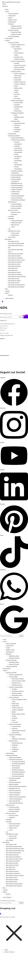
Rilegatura (11, 24)
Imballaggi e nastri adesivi (19, 738)
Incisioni (10, 17)
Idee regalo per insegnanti (15, 262)
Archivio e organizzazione (18, 61)
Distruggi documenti (19, 123)
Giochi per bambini (16, 208)
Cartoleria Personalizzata (18, 139)
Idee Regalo (8, 239)
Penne (16, 96)
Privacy (2, 365)
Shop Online (3, 344)
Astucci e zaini (15, 233)
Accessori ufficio (18, 102)
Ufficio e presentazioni (17, 100)
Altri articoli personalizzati (18, 200)
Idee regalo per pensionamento (16, 284)
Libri (9, 228)
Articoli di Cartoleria (13, 42)
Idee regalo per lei (13, 268)
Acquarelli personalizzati (18, 763)
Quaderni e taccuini (19, 59)
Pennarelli (16, 94)
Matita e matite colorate (18, 714)
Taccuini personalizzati (18, 776)
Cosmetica (11, 216)
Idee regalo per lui (12, 270)
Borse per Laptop (15, 212)
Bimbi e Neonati (12, 202)
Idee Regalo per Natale (14, 280)
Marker (16, 86)
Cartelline (16, 63)
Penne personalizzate (17, 185)
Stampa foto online (16, 34)
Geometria (17, 104)
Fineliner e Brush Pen (19, 82)
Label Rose (14, 214)
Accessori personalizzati (18, 761)
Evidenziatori (17, 79)
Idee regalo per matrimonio (15, 274)
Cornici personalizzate (17, 175)
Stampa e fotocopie (13, 30)
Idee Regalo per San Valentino (16, 286)
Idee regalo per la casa (14, 264)
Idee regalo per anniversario (15, 253)
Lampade (16, 127)
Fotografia (11, 218)
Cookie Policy (3, 361)
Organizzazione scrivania (18, 730)
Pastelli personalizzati (18, 769)
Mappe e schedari (19, 67)
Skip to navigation (7, 2)
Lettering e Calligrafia (20, 84)
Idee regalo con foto (13, 241)
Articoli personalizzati (14, 135)
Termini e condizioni (5, 367)
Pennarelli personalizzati (18, 772)
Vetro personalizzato (16, 197)
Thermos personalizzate (17, 195)
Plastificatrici (17, 129)
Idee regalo (3, 348)
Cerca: (1, 317)
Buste (15, 115)
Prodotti (7, 40)
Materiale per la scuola (14, 231)
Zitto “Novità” (12, 237)
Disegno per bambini (16, 206)
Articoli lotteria (12, 133)
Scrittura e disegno (16, 71)
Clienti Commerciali (13, 13)
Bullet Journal (17, 77)
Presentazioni (18, 110)
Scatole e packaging (16, 189)
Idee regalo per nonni (13, 278)
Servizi (7, 11)
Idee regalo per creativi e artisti (16, 260)
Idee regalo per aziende (14, 255)
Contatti (7, 291)
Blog (6, 289)
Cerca (21, 317)
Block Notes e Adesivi (18, 678)
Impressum (3, 363)
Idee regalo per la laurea (14, 266)
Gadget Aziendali (15, 177)
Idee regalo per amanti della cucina (15, 850)
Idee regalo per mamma (14, 272)
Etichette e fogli (18, 57)
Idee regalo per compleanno (15, 257)
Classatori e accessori (20, 65)
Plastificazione (12, 21)
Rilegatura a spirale (16, 26)
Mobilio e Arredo (12, 19)
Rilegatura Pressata (16, 28)
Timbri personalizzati (13, 36)
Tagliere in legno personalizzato (17, 796)
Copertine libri (12, 15)
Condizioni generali (5, 358)
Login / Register (9, 298)
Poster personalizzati (17, 187)
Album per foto (15, 224)
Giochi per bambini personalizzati (17, 786)
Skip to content (16, 2)
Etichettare (17, 125)
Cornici (13, 226)
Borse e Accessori (13, 210)
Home (6, 9)
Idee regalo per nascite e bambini (17, 276)
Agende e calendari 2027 (18, 44)
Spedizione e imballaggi (17, 113)
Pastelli (16, 92)
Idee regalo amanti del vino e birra (15, 848)
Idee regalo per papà (13, 282)
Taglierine (16, 131)
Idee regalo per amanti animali (16, 243)
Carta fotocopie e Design (18, 680)
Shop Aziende (9, 38)
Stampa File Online (16, 32)
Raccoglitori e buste (19, 69)
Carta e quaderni (15, 46)
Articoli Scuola (15, 235)
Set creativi (17, 98)
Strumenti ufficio (15, 121)
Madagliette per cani (16, 183)
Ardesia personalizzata (17, 137)
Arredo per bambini (16, 204)
